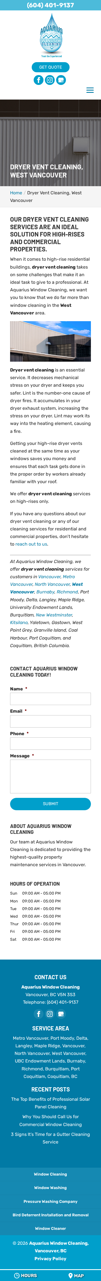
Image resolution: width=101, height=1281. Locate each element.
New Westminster (54, 615)
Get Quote (50, 67)
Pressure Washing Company (50, 1201)
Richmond (67, 592)
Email (18, 711)
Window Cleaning (50, 1174)
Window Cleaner (50, 1228)
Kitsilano (19, 622)
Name (18, 689)
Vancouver (49, 576)
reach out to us (31, 544)
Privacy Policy (50, 1258)
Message (22, 755)
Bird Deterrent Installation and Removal (51, 1215)
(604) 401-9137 (50, 5)
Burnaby (45, 592)
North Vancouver (52, 584)
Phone (19, 733)
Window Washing (50, 1187)
